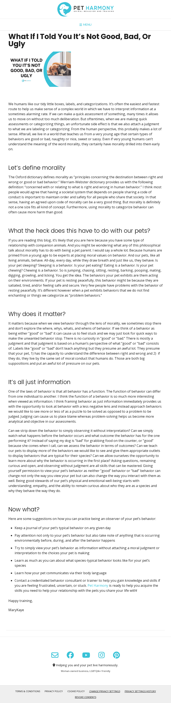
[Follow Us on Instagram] (101, 655)
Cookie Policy (76, 691)
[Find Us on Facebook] (70, 655)
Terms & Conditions (27, 691)
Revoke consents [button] (85, 697)
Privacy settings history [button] (140, 691)
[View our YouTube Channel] (86, 655)
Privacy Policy (54, 691)
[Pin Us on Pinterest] (116, 655)
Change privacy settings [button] (104, 691)
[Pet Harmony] (85, 9)
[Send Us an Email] (54, 655)
